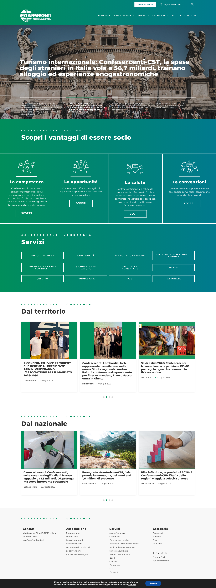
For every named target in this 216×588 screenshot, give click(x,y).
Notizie (176, 15)
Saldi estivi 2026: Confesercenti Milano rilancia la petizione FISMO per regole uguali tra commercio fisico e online (106, 368)
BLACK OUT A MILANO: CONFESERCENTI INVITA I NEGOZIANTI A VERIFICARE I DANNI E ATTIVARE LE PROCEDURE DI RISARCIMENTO (166, 369)
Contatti (190, 15)
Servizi (142, 15)
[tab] (42, 108)
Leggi (28, 83)
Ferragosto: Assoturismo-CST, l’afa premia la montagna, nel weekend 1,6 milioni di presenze (48, 475)
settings (132, 584)
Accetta (153, 583)
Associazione (122, 15)
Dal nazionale (30, 483)
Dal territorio (30, 384)
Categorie (159, 15)
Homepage (104, 15)
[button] (192, 4)
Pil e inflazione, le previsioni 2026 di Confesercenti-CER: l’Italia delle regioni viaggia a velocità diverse (107, 475)
